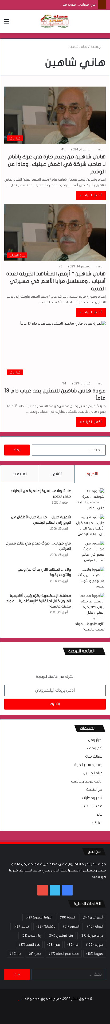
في (53, 944)
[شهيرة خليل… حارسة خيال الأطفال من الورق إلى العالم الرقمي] (89, 526)
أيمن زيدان (92, 917)
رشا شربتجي (61, 935)
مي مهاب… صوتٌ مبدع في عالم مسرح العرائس (59, 4)
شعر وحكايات (92, 798)
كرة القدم (29, 944)
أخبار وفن (95, 740)
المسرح (71, 926)
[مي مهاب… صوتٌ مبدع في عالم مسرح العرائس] (89, 552)
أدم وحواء (95, 748)
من (15, 953)
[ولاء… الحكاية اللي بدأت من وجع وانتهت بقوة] (89, 578)
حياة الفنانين (93, 773)
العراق (95, 926)
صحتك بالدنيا (93, 806)
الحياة (67, 917)
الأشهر (56, 474)
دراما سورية (91, 935)
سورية (94, 944)
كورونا (94, 953)
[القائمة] (6, 23)
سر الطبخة (94, 790)
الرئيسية (97, 47)
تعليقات (20, 474)
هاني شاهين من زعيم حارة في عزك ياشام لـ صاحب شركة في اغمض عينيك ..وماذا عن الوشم (57, 164)
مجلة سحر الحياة (64, 953)
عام (100, 814)
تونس (21, 926)
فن (72, 944)
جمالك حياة (94, 756)
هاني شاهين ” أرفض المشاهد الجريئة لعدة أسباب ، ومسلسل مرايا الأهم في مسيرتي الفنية (56, 281)
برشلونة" (46, 926)
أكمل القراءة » (91, 195)
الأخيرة (92, 474)
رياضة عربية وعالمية (87, 781)
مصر (35, 953)
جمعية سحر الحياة (88, 765)
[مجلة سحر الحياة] (55, 21)
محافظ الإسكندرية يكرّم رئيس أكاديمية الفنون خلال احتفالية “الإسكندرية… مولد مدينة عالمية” (38, 601)
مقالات (97, 823)
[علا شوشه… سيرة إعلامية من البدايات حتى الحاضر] (89, 499)
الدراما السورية (38, 917)
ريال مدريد (31, 935)
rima (99, 149)
